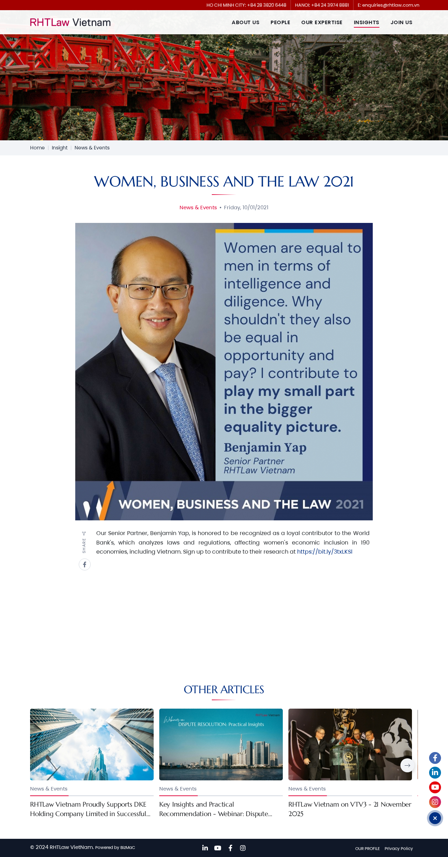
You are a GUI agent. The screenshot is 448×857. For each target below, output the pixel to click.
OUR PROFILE (367, 848)
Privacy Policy (399, 848)
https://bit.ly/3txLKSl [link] (324, 552)
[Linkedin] (205, 848)
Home (37, 147)
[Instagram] (243, 848)
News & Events (92, 147)
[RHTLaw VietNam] (70, 22)
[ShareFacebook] (85, 564)
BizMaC (127, 847)
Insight (60, 147)
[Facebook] (230, 848)
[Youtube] (218, 848)
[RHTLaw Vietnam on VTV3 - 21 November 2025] (350, 763)
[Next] (407, 765)
